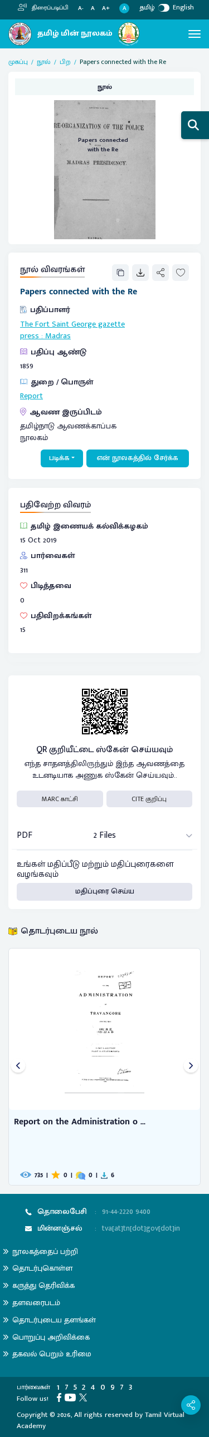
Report (31, 396)
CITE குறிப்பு (149, 798)
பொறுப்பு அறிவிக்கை (51, 1337)
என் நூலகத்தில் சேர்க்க (137, 458)
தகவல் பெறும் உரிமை (51, 1354)
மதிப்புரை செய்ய (104, 891)
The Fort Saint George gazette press (72, 330)
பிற (65, 62)
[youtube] (72, 1397)
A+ (106, 8)
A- (81, 8)
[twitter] (84, 1397)
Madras (58, 336)
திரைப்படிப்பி (49, 8)
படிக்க (59, 458)
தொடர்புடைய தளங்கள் (54, 1320)
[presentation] (18, 1066)
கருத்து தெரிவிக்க (43, 1285)
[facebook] (61, 1397)
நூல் (44, 62)
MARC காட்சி (60, 798)
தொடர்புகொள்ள (42, 1268)
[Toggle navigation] (194, 34)
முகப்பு (18, 62)
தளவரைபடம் (36, 1302)
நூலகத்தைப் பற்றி (45, 1251)
